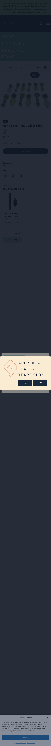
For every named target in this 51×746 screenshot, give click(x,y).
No (40, 383)
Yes (25, 383)
